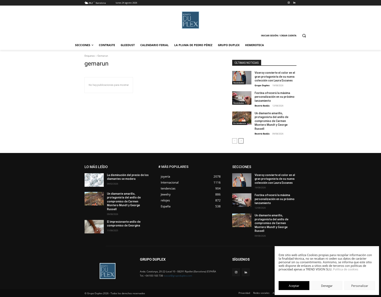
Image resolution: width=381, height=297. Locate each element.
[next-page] (241, 140)
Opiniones (272, 180)
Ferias (275, 171)
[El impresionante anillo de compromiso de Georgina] (94, 226)
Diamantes (275, 165)
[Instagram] (288, 3)
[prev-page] (234, 140)
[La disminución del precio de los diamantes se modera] (94, 180)
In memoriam (256, 174)
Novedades (238, 82)
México (269, 177)
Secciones (270, 183)
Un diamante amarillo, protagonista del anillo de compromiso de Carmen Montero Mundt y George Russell (271, 121)
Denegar (327, 286)
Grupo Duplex (262, 85)
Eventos (291, 168)
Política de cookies (345, 269)
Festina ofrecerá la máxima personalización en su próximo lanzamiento (274, 96)
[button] (304, 35)
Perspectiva (289, 180)
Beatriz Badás (262, 105)
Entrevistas (276, 168)
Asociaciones (257, 165)
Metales (256, 177)
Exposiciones (260, 171)
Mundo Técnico (287, 177)
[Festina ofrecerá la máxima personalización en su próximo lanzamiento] (241, 98)
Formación (290, 171)
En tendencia (239, 123)
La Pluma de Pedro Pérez (282, 174)
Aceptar (294, 286)
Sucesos (291, 186)
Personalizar (359, 286)
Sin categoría (288, 183)
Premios (254, 183)
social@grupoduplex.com (178, 275)
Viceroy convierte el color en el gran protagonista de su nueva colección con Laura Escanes (275, 76)
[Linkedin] (294, 3)
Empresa (291, 165)
